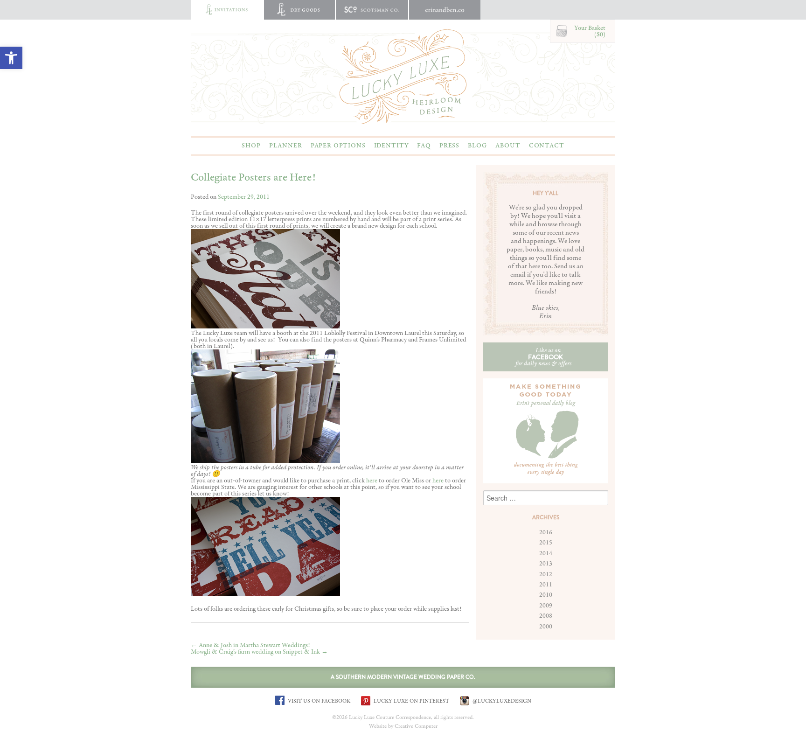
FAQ (424, 145)
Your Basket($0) (589, 31)
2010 (545, 595)
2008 (545, 616)
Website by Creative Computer (403, 726)
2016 (545, 532)
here (371, 480)
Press (449, 145)
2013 (545, 563)
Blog (477, 145)
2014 (545, 553)
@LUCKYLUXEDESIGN (501, 700)
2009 (545, 605)
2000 (545, 626)
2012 (545, 574)
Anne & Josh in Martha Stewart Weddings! (250, 645)
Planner (285, 145)
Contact (546, 145)
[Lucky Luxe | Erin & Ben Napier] (403, 76)
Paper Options (338, 145)
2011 (545, 584)
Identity (391, 145)
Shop (251, 145)
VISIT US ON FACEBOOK (318, 700)
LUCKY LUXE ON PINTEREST (410, 700)
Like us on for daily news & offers (543, 357)
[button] (11, 58)
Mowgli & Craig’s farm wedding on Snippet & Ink (259, 652)
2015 (545, 542)
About (507, 145)
